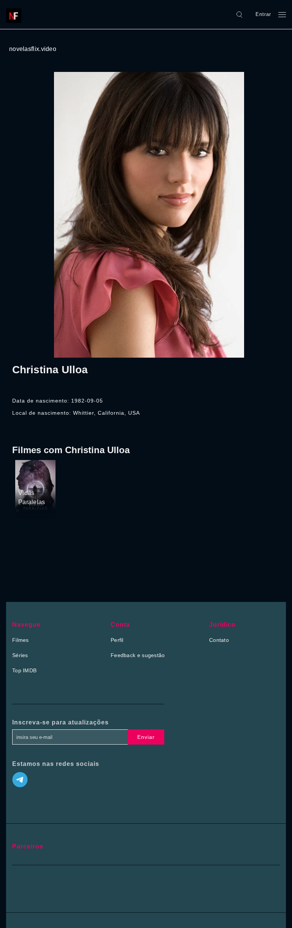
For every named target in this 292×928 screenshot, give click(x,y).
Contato (219, 640)
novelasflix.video (32, 49)
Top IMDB (24, 670)
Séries (20, 655)
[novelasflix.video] (15, 14)
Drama (27, 462)
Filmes (20, 640)
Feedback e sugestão (138, 655)
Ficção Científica (30, 475)
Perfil (117, 640)
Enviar (146, 737)
